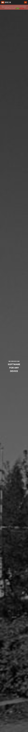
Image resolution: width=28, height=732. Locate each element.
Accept (17, 8)
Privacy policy (7, 7)
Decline (21, 8)
